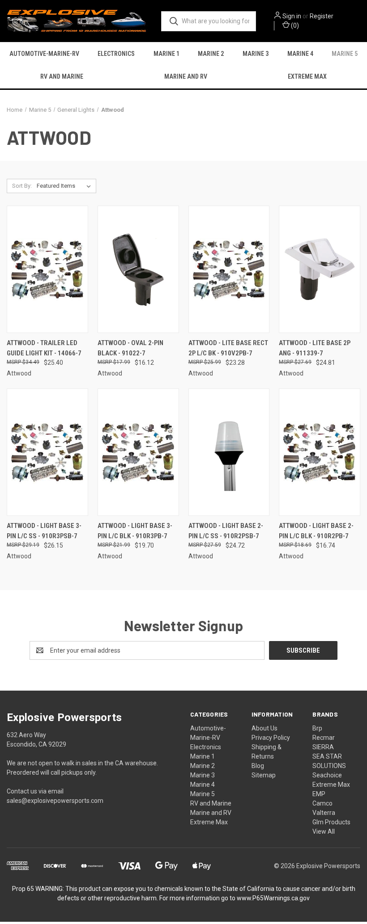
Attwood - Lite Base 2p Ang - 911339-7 (314, 348)
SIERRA (323, 747)
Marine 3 (256, 53)
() (294, 25)
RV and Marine (61, 76)
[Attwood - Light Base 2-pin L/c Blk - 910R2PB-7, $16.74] (319, 452)
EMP (318, 793)
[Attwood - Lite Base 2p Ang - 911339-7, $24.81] (319, 269)
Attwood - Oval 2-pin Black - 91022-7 (130, 348)
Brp (317, 728)
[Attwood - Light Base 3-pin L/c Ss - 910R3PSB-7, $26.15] (47, 452)
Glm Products (331, 822)
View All (323, 831)
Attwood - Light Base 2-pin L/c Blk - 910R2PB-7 (316, 531)
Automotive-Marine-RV (44, 53)
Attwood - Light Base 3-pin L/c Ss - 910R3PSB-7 (44, 531)
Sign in (291, 16)
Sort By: (22, 185)
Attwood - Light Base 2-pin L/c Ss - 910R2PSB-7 (225, 531)
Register (321, 16)
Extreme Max (307, 76)
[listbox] (65, 186)
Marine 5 (345, 53)
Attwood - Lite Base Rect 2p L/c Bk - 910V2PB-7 (228, 348)
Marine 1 (166, 53)
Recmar (323, 737)
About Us (264, 728)
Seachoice (327, 775)
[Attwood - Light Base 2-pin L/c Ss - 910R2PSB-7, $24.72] (229, 452)
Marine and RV (185, 76)
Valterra (323, 812)
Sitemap (264, 775)
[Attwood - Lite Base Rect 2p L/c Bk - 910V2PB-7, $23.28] (229, 269)
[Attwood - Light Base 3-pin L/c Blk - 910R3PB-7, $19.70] (138, 452)
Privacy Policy (271, 737)
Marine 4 (300, 53)
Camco (322, 803)
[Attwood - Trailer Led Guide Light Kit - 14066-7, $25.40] (47, 269)
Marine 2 (211, 53)
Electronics (116, 53)
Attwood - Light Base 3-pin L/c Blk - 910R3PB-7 (135, 531)
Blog (258, 765)
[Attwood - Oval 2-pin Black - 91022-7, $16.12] (138, 269)
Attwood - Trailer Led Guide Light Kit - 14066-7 (44, 348)
